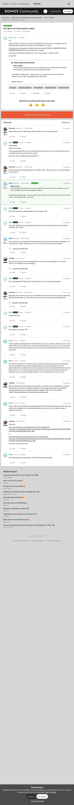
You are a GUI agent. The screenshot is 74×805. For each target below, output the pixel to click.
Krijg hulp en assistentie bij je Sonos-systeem (26, 17)
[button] (2, 11)
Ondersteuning (24, 4)
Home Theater (49, 17)
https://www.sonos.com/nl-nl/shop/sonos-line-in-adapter (28, 390)
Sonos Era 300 (63, 87)
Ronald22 (12, 128)
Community (5, 17)
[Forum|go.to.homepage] (21, 11)
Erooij (11, 183)
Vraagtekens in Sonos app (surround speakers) (18, 514)
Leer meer (13, 4)
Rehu (10, 37)
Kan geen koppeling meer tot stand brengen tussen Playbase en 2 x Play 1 (27, 525)
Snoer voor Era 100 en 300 (11, 481)
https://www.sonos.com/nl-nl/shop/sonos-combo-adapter (31, 392)
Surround (13, 87)
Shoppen (6, 4)
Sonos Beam (38, 87)
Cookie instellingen (37, 540)
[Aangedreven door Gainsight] (37, 536)
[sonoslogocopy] (37, 4)
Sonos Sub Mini (50, 87)
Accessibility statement (53, 540)
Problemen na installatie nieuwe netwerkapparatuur (20, 492)
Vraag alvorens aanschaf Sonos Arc (15, 519)
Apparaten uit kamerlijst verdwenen (15, 508)
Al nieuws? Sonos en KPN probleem (15, 503)
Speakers (6, 483)
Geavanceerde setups (10, 494)
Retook (11, 341)
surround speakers (24, 87)
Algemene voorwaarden (21, 540)
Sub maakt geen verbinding (12, 497)
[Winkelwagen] (68, 3)
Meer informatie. (50, 792)
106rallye (12, 258)
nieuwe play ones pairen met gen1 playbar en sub (19, 475)
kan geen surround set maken (13, 486)
